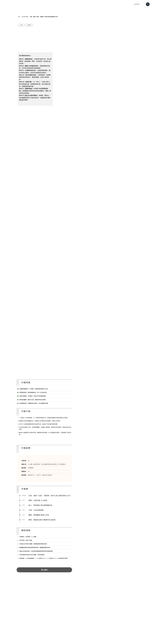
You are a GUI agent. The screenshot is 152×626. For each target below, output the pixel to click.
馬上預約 (44, 570)
